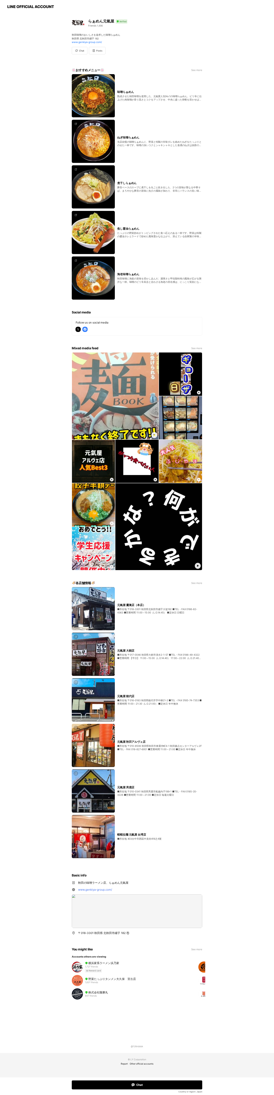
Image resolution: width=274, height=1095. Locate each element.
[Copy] (128, 933)
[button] (97, 50)
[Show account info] (121, 21)
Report (124, 1063)
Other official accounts (141, 1063)
